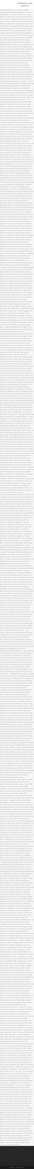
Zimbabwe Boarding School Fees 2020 (19, 1158)
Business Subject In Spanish (10, 1151)
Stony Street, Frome (7, 1160)
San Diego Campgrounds (13, 1153)
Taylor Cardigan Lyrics (20, 1160)
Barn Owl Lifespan (12, 1156)
